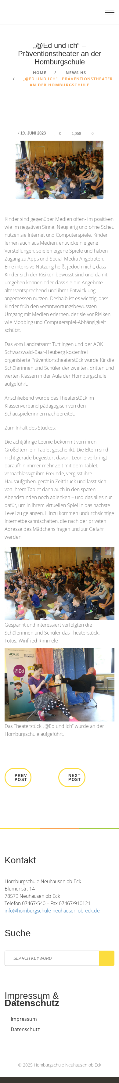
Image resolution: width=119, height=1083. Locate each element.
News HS (76, 72)
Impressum (24, 1019)
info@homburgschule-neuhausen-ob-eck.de (52, 910)
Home (39, 72)
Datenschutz (25, 1029)
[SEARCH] (106, 958)
